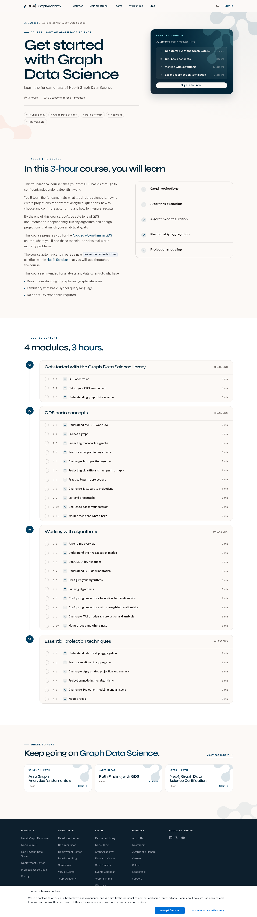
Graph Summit (103, 878)
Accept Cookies (170, 910)
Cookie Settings (72, 902)
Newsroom (138, 844)
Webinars (100, 885)
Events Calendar (105, 871)
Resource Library (105, 838)
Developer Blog (67, 858)
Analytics (116, 114)
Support (137, 878)
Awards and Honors (144, 851)
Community (65, 865)
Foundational (37, 114)
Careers (137, 858)
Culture (136, 865)
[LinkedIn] (170, 837)
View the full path (218, 754)
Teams (118, 5)
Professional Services (34, 869)
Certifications (99, 5)
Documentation (67, 844)
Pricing (25, 876)
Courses (78, 5)
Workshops (136, 5)
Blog (152, 5)
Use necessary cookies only (207, 910)
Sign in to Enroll (191, 85)
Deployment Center (33, 862)
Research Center (105, 858)
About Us (137, 838)
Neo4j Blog (102, 844)
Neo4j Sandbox (58, 260)
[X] (177, 837)
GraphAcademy (67, 878)
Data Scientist (93, 114)
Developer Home (68, 838)
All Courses (31, 22)
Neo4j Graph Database (35, 838)
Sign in (228, 5)
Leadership (139, 871)
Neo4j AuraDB (29, 844)
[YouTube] (183, 837)
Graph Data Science (65, 114)
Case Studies (103, 865)
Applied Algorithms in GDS (92, 235)
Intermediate (37, 122)
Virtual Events (66, 871)
